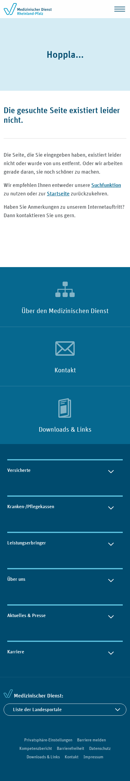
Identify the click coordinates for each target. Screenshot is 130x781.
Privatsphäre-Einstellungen (48, 740)
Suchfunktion (106, 184)
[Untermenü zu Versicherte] (111, 470)
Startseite (58, 193)
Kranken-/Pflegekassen (30, 506)
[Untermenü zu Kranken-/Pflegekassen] (111, 506)
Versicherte (19, 470)
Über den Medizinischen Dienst (65, 311)
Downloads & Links (65, 429)
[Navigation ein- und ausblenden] (119, 9)
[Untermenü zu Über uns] (111, 579)
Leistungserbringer (26, 543)
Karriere (15, 652)
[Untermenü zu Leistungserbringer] (111, 543)
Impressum (93, 757)
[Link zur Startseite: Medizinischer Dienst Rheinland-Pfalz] (28, 9)
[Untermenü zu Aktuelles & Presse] (111, 615)
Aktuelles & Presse (26, 615)
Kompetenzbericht (35, 748)
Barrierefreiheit (70, 748)
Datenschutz (100, 748)
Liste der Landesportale (37, 709)
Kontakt (65, 370)
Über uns (16, 579)
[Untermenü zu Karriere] (111, 652)
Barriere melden (91, 740)
